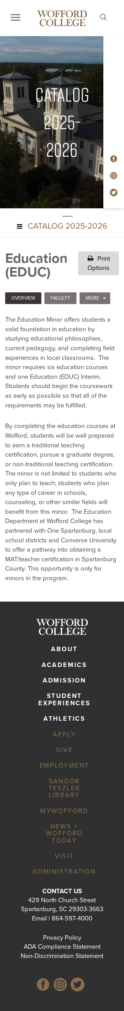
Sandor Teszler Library (64, 788)
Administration (64, 871)
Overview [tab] (23, 298)
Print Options (98, 263)
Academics (64, 665)
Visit (64, 856)
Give (64, 750)
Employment (65, 765)
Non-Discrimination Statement (62, 956)
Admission (64, 680)
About (64, 649)
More (92, 298)
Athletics (64, 718)
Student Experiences (64, 699)
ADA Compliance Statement (62, 946)
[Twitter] (77, 986)
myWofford (64, 811)
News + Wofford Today (64, 833)
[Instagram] (60, 986)
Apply (64, 734)
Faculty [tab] (60, 298)
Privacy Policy (62, 937)
